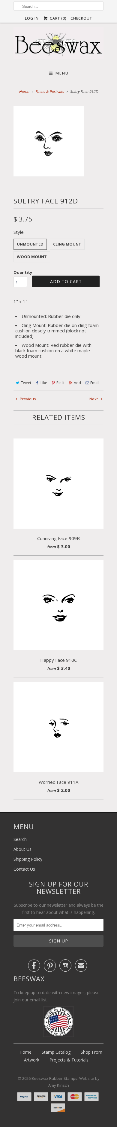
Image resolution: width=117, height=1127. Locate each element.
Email (94, 382)
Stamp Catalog (56, 1052)
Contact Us (24, 869)
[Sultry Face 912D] (49, 141)
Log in (32, 18)
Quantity (23, 272)
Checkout (81, 18)
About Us (23, 849)
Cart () (57, 18)
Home (26, 1052)
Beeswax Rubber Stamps (54, 1078)
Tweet (26, 382)
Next (94, 399)
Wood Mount (32, 256)
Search (20, 839)
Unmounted (30, 244)
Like (43, 382)
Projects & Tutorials (69, 1060)
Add (77, 382)
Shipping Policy (28, 859)
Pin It (60, 382)
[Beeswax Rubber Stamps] (59, 44)
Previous (27, 399)
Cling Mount (67, 244)
